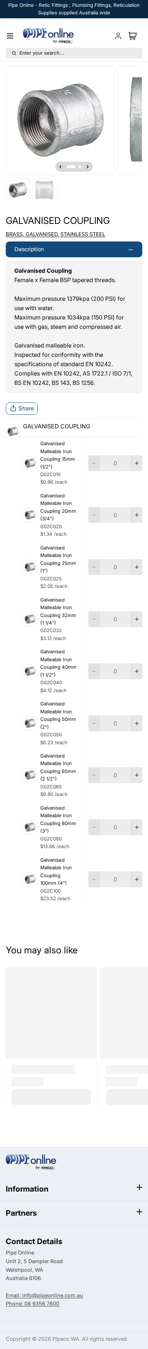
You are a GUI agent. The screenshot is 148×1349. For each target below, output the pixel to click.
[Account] (118, 36)
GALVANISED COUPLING (56, 426)
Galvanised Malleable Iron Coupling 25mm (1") (58, 559)
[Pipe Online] (48, 36)
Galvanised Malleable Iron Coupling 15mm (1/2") (57, 455)
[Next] (87, 166)
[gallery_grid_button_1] (79, 166)
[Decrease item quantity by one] (93, 463)
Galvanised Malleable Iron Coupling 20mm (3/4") (58, 507)
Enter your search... (41, 53)
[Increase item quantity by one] (136, 463)
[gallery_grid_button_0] (71, 166)
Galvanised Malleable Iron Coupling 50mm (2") (58, 715)
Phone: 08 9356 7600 (32, 1303)
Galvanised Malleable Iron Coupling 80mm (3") (58, 819)
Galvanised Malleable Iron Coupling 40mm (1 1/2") (58, 663)
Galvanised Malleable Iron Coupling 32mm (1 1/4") (58, 611)
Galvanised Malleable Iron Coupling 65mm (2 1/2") (58, 767)
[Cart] (133, 36)
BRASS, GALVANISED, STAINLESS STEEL (55, 234)
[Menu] (13, 36)
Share (26, 408)
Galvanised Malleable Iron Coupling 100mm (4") (56, 871)
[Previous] (60, 166)
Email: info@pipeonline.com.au (44, 1295)
